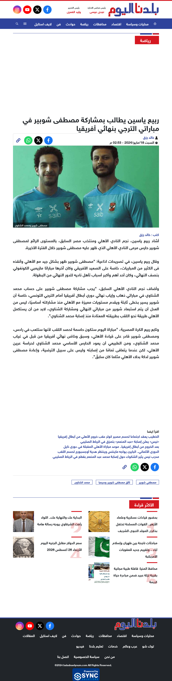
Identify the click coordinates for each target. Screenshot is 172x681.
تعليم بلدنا (96, 646)
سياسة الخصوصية (86, 656)
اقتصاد (116, 23)
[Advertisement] (86, 78)
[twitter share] (38, 140)
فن (59, 23)
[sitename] (135, 624)
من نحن (109, 656)
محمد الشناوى (82, 482)
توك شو (148, 646)
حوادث (70, 23)
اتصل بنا (63, 656)
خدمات (113, 646)
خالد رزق (149, 137)
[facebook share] (48, 140)
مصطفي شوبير (147, 482)
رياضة (84, 23)
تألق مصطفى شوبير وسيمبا (114, 482)
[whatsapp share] (28, 140)
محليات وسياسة (137, 23)
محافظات (99, 23)
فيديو (80, 646)
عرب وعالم (130, 646)
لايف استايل (43, 23)
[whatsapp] (18, 140)
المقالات (29, 635)
